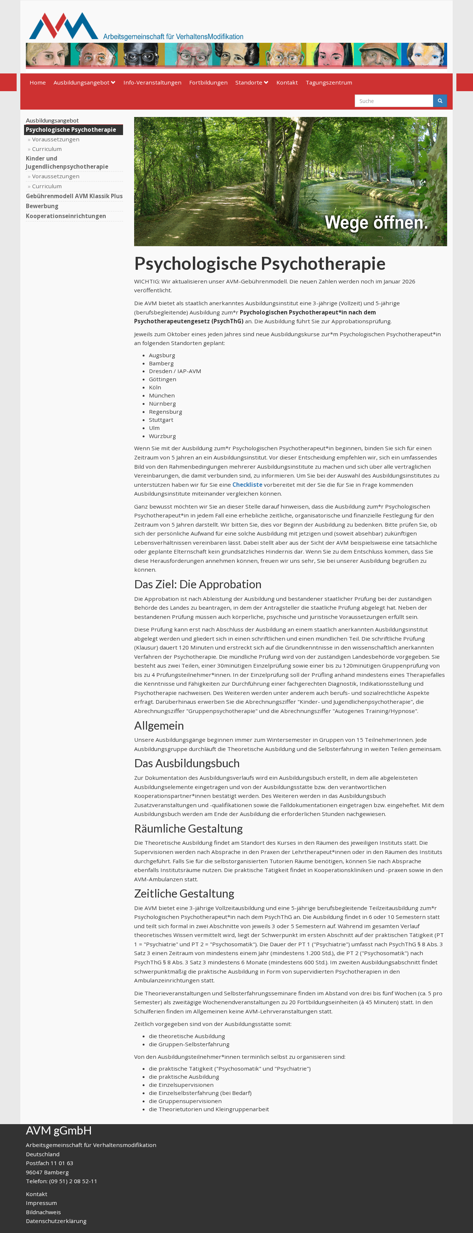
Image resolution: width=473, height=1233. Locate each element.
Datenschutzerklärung (56, 1221)
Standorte (248, 82)
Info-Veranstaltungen (152, 82)
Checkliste (247, 484)
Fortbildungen (208, 82)
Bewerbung (42, 206)
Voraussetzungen (55, 139)
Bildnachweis (43, 1212)
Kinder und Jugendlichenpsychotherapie (67, 162)
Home (38, 82)
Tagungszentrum (329, 82)
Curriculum (47, 148)
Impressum (41, 1202)
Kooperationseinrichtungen (66, 216)
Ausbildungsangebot (81, 82)
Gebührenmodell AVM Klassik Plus (74, 196)
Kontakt (287, 82)
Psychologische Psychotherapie (71, 129)
